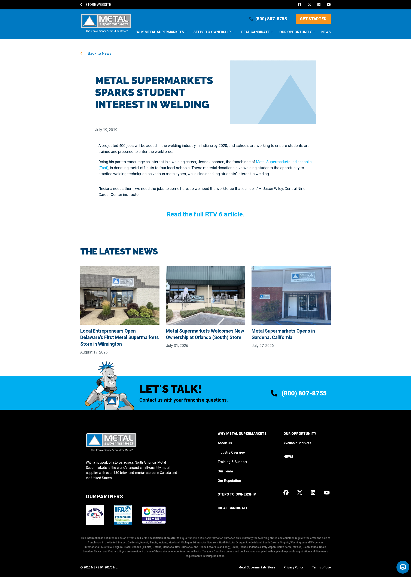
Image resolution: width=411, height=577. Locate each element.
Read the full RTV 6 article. (205, 214)
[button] (161, 34)
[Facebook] (299, 4)
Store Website (98, 5)
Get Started (313, 18)
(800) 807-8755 (271, 18)
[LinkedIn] (318, 4)
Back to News (99, 53)
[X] (309, 4)
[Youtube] (329, 4)
